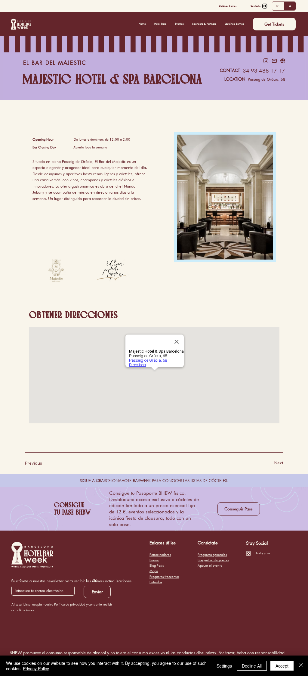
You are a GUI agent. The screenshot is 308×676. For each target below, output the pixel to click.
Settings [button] (224, 666)
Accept (282, 666)
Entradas (155, 582)
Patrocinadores (160, 554)
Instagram (263, 553)
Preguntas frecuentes (164, 576)
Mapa (153, 571)
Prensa (154, 560)
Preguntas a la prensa (213, 560)
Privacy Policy (36, 668)
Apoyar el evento (210, 565)
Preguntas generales (212, 554)
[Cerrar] (300, 665)
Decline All (252, 666)
